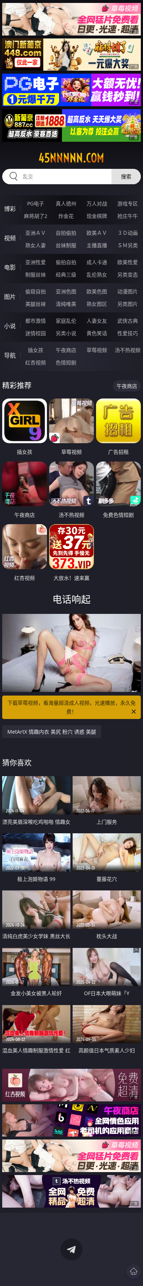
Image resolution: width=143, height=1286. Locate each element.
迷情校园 (35, 333)
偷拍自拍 (66, 262)
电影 (10, 267)
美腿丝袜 (35, 303)
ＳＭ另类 (127, 245)
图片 (10, 297)
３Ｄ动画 (127, 232)
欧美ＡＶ (97, 232)
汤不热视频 (127, 349)
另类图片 (127, 303)
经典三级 (66, 274)
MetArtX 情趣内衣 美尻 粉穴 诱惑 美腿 (51, 731)
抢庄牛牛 (127, 215)
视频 (10, 238)
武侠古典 (127, 320)
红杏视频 (35, 362)
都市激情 (35, 320)
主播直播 (97, 245)
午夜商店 (66, 349)
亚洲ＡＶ (35, 232)
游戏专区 (127, 203)
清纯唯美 (66, 303)
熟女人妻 (35, 245)
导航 (10, 355)
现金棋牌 (97, 215)
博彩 (10, 209)
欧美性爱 (127, 262)
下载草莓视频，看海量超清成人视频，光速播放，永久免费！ (71, 707)
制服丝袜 (35, 274)
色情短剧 (66, 362)
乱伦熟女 (97, 274)
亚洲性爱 (35, 262)
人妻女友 (97, 320)
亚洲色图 (66, 291)
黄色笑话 (97, 333)
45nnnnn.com (71, 158)
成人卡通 (97, 262)
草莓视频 (97, 349)
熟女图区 (97, 303)
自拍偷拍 (66, 232)
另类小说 (66, 333)
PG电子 (35, 203)
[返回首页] (133, 1271)
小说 (10, 326)
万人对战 (97, 203)
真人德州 (66, 203)
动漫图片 (127, 291)
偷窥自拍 (35, 291)
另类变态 (127, 274)
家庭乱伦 (66, 320)
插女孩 (35, 349)
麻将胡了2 (35, 215)
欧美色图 (97, 291)
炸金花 (66, 215)
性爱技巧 (127, 333)
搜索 (126, 176)
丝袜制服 (66, 245)
